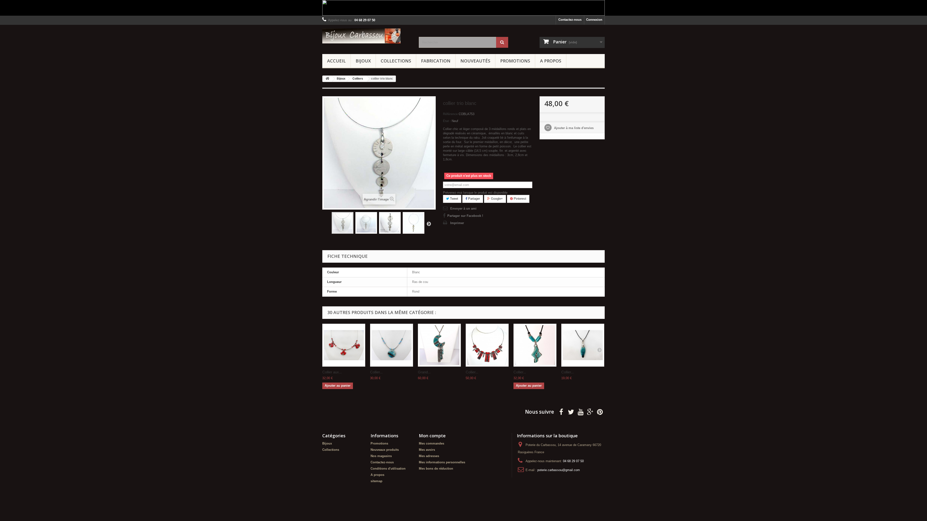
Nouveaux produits (385, 450)
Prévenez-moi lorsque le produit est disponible (475, 192)
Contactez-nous (570, 19)
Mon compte (432, 436)
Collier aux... (332, 372)
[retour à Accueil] (327, 79)
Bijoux (363, 61)
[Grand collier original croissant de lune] (439, 345)
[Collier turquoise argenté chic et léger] (391, 345)
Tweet (453, 198)
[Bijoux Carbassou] (367, 35)
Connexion (594, 19)
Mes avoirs (427, 450)
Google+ (496, 198)
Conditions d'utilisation (388, 468)
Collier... (376, 372)
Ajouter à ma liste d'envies (573, 128)
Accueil (336, 61)
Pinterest (519, 198)
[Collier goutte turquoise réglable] (582, 345)
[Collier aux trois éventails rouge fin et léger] (343, 345)
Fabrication (435, 61)
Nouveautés (475, 61)
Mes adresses (429, 456)
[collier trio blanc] (342, 222)
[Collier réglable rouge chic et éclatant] (487, 345)
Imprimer (457, 223)
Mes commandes (431, 443)
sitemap (376, 481)
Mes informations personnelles (442, 462)
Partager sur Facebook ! (465, 216)
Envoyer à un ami (463, 208)
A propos (550, 61)
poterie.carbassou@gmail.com (558, 470)
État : (447, 121)
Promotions (515, 61)
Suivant (428, 223)
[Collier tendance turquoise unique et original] (534, 345)
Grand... (424, 372)
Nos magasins (381, 456)
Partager (473, 198)
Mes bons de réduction (436, 468)
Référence (450, 114)
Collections (396, 61)
